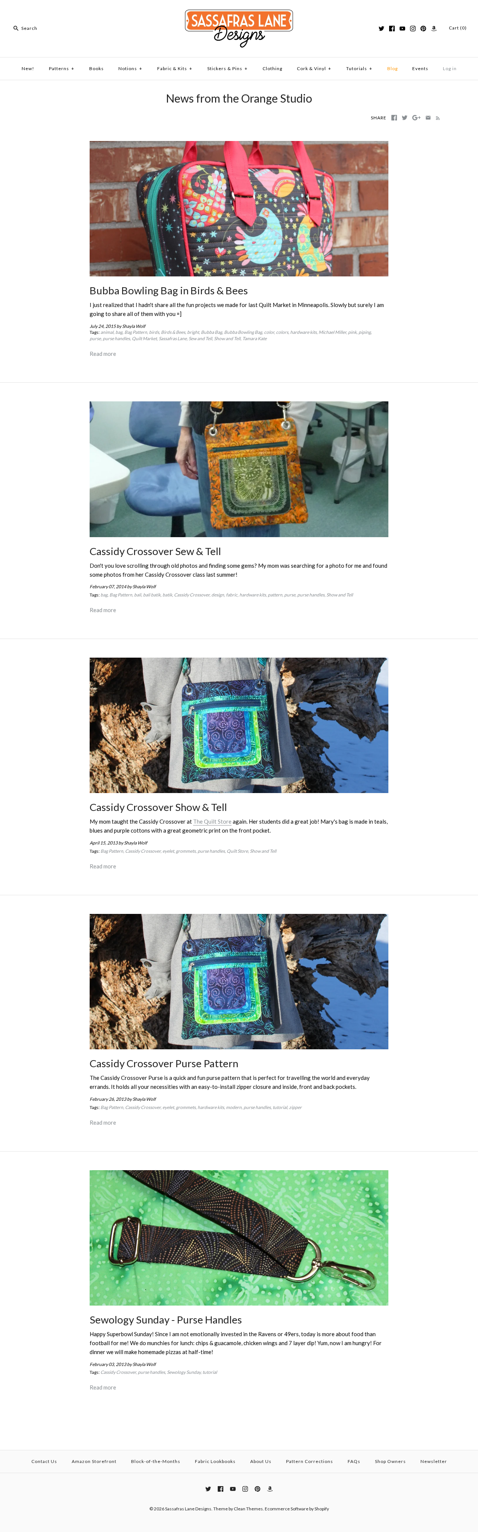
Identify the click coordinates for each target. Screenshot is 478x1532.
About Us (260, 1461)
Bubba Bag (211, 332)
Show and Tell (227, 338)
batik (167, 595)
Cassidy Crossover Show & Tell (158, 807)
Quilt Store (237, 851)
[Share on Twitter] (404, 117)
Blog (392, 68)
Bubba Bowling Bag (243, 332)
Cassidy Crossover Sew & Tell (155, 551)
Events (420, 68)
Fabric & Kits (174, 68)
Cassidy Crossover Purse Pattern (164, 1063)
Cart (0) (458, 28)
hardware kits (303, 332)
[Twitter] (381, 28)
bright (193, 332)
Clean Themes (248, 1508)
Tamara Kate (254, 338)
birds (154, 332)
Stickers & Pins (227, 68)
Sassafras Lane (173, 338)
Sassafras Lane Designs (188, 1508)
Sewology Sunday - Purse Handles (166, 1319)
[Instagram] (413, 28)
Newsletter (433, 1461)
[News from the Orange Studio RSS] (436, 117)
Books (96, 68)
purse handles (116, 338)
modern (234, 1107)
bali (137, 595)
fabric (232, 595)
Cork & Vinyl (314, 68)
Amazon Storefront (94, 1461)
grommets (186, 851)
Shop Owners (390, 1461)
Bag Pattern (135, 332)
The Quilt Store (212, 821)
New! (28, 68)
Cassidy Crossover (191, 595)
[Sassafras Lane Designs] (239, 12)
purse (95, 338)
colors (282, 332)
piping (364, 332)
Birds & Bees (173, 332)
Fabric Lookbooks (215, 1461)
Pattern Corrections (309, 1461)
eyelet (168, 851)
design (217, 595)
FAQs (354, 1461)
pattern (275, 595)
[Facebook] (392, 28)
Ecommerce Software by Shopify (297, 1508)
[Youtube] (402, 28)
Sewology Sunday (184, 1372)
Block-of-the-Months (155, 1461)
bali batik (152, 595)
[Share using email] (428, 117)
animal (107, 332)
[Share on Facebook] (394, 117)
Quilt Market (144, 338)
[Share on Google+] (416, 117)
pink (352, 332)
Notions (130, 68)
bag (118, 332)
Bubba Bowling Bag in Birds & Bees (169, 290)
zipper (295, 1107)
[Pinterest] (423, 28)
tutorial (280, 1107)
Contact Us (44, 1461)
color (269, 332)
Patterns (61, 68)
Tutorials (359, 68)
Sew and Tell (200, 338)
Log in (450, 68)
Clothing (272, 68)
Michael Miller (332, 332)
